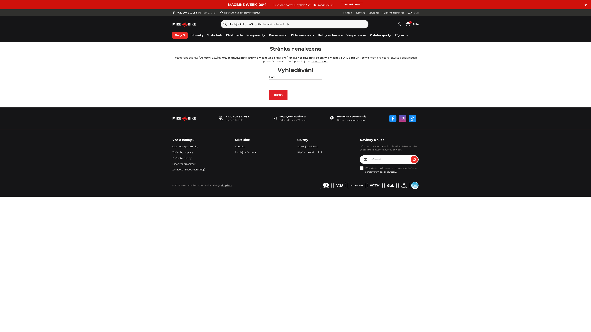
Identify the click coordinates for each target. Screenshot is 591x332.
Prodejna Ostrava (245, 152)
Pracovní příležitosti (184, 163)
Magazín (347, 12)
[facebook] (392, 118)
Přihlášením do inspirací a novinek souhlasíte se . (391, 170)
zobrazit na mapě (356, 120)
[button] (585, 5)
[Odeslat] (414, 159)
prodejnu (245, 12)
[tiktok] (412, 118)
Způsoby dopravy (183, 152)
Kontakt (360, 12)
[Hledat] (225, 24)
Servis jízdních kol (308, 146)
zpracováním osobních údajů (380, 171)
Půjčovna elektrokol (393, 12)
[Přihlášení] (399, 24)
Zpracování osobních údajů (188, 169)
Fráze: (272, 77)
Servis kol (373, 12)
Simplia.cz (226, 185)
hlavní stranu (320, 61)
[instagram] (402, 118)
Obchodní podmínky (185, 146)
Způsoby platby (182, 158)
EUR (416, 12)
